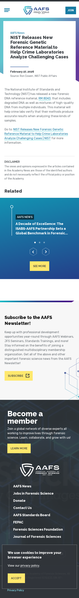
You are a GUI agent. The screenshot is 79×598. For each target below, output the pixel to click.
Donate (19, 501)
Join (71, 10)
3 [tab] (44, 242)
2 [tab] (39, 242)
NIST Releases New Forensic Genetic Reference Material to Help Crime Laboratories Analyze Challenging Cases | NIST (36, 134)
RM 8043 (45, 98)
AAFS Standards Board (31, 515)
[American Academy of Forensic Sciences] (36, 10)
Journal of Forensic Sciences (37, 537)
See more (39, 266)
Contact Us (22, 508)
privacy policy (29, 565)
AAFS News (17, 32)
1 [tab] (35, 242)
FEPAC (18, 522)
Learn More (19, 448)
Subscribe (15, 375)
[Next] (45, 252)
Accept (16, 578)
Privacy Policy (15, 590)
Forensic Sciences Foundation (38, 529)
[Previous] (33, 252)
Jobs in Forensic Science (33, 493)
